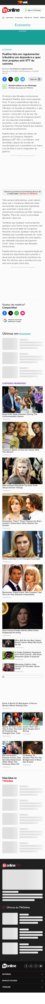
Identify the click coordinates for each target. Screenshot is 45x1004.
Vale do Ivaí (28, 17)
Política (42, 17)
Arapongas (19, 17)
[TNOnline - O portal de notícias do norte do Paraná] (11, 10)
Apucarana (10, 17)
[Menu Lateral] (3, 18)
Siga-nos (33, 79)
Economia (22, 25)
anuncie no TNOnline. (28, 193)
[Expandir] (42, 987)
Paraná (36, 17)
